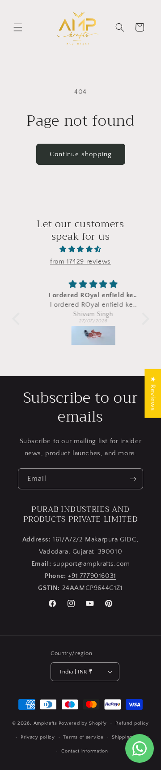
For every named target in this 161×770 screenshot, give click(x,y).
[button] (18, 27)
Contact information (84, 751)
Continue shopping (81, 154)
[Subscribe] (133, 478)
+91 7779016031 (92, 576)
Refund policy (132, 723)
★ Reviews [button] (153, 393)
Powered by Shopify (83, 723)
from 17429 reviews (80, 261)
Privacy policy (38, 737)
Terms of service (83, 737)
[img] (80, 249)
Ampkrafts (45, 723)
